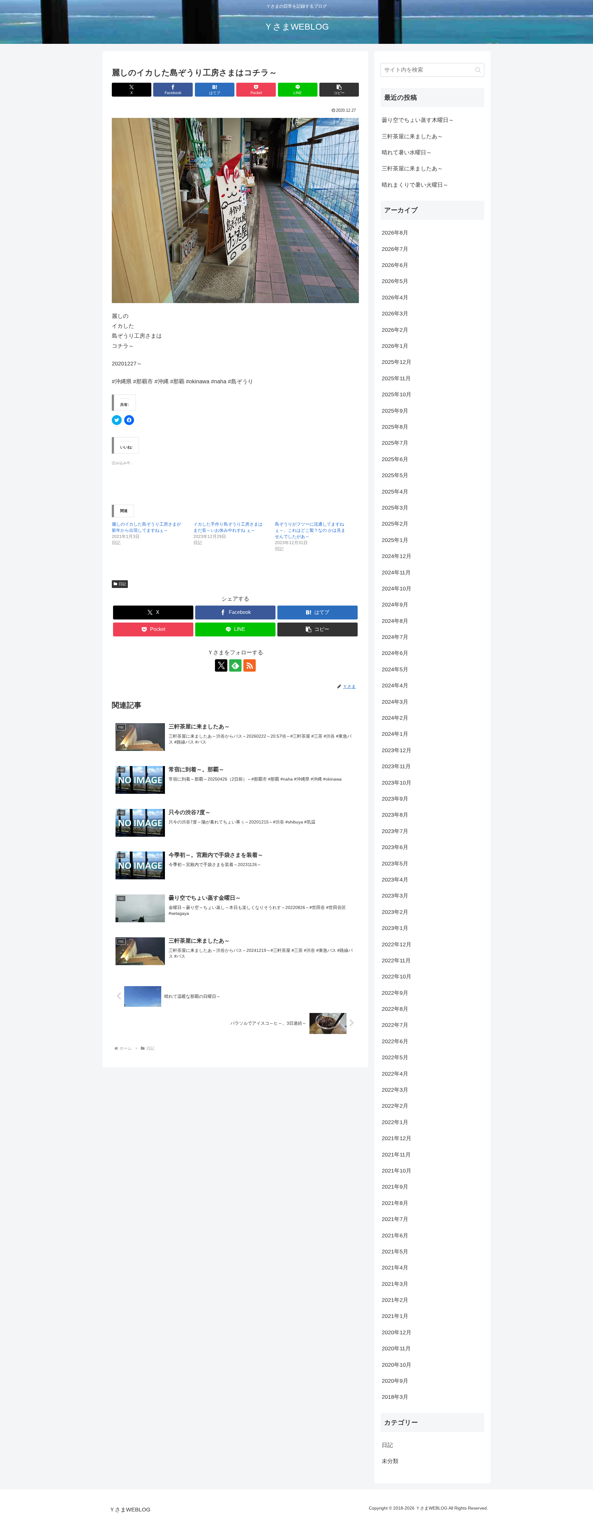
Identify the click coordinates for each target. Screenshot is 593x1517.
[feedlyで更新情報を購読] (235, 665)
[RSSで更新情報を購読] (249, 665)
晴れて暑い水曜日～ (407, 152)
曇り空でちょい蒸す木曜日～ (418, 120)
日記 (122, 584)
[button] (339, 90)
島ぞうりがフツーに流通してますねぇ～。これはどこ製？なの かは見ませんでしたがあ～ (310, 530)
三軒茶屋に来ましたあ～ (412, 136)
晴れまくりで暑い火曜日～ (415, 185)
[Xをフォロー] (221, 665)
